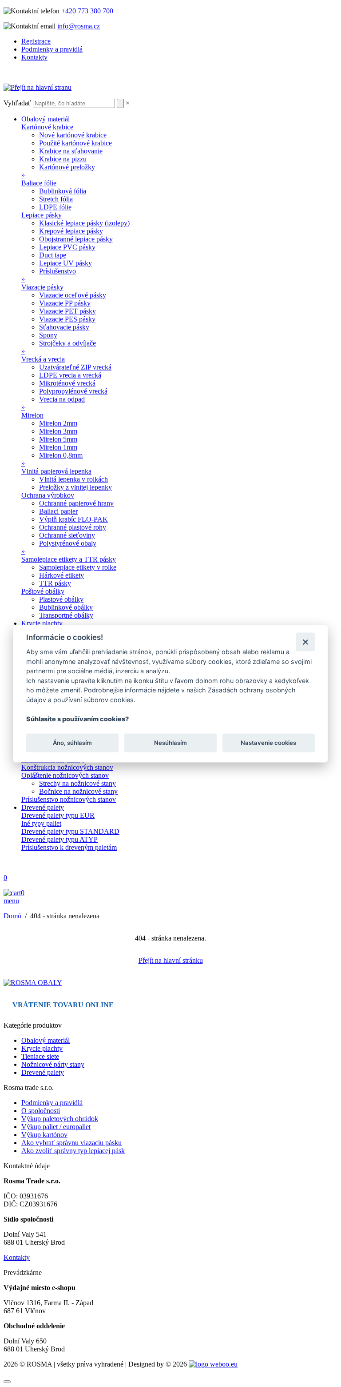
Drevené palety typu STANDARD (70, 831)
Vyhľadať (17, 103)
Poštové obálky (42, 591)
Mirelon (32, 415)
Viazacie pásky (42, 287)
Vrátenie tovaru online (63, 1005)
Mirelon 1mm (58, 447)
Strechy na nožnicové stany (77, 783)
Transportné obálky (66, 615)
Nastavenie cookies (268, 742)
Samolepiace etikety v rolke (77, 567)
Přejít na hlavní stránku (171, 960)
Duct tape (52, 255)
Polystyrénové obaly (67, 543)
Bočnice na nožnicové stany (78, 791)
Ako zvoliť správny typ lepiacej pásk (73, 1150)
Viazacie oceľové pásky (72, 295)
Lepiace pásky (41, 215)
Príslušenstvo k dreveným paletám (69, 847)
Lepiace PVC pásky (67, 247)
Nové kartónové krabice (73, 135)
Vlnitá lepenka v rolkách (73, 479)
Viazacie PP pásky (65, 303)
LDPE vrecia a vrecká (70, 375)
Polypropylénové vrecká (73, 391)
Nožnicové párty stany (52, 1064)
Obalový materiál (45, 119)
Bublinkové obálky (66, 607)
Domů (12, 916)
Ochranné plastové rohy (72, 527)
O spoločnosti (40, 1110)
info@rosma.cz (78, 26)
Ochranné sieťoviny (67, 535)
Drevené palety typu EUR (58, 815)
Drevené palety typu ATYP (59, 839)
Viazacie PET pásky (67, 311)
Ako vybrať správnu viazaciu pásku (71, 1142)
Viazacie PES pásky (67, 319)
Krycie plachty (42, 623)
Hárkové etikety (61, 575)
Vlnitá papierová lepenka (56, 471)
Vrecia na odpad (62, 399)
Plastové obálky (61, 599)
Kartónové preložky (67, 167)
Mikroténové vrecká (67, 383)
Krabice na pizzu (63, 159)
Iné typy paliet (41, 823)
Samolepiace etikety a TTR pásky (68, 559)
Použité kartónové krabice (75, 143)
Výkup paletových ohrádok (59, 1118)
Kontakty (34, 57)
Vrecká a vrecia (43, 359)
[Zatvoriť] (305, 642)
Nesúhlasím (170, 742)
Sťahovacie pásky (64, 327)
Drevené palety (42, 807)
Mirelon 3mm (58, 431)
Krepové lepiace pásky (71, 231)
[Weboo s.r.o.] (213, 1364)
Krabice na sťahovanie (71, 151)
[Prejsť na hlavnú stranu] (33, 982)
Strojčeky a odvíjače (67, 343)
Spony (48, 335)
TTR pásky (55, 583)
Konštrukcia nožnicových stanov (67, 767)
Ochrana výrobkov (47, 495)
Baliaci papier (58, 511)
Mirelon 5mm (58, 439)
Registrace (36, 41)
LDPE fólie (55, 207)
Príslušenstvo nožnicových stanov (68, 799)
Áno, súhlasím (72, 742)
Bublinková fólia (62, 191)
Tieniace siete (40, 1056)
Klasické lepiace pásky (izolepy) (84, 223)
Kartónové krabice (47, 127)
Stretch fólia (56, 199)
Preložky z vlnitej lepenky (75, 487)
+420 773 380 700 (87, 11)
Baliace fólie (38, 183)
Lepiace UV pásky (65, 263)
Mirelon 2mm (58, 423)
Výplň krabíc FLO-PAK (73, 519)
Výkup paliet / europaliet (56, 1126)
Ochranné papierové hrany (76, 503)
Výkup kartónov (44, 1134)
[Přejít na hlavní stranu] (37, 87)
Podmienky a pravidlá (52, 49)
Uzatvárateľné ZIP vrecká (75, 367)
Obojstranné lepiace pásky (76, 239)
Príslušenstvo (57, 271)
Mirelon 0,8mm (61, 455)
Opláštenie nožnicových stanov (65, 775)
